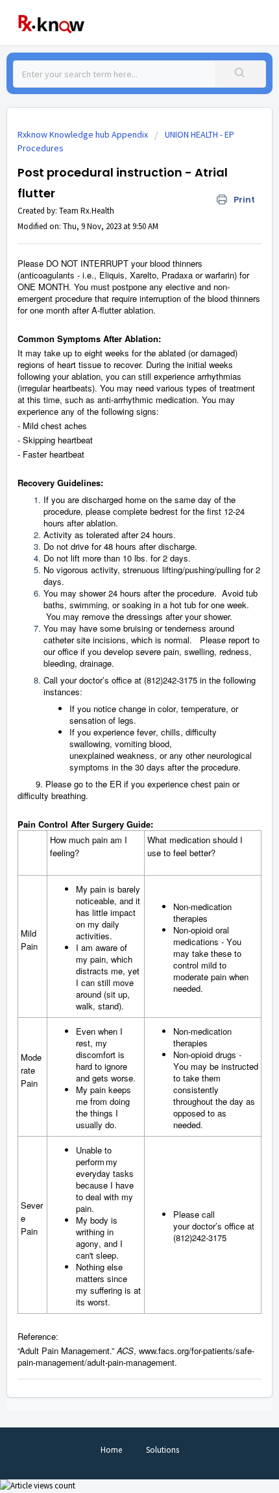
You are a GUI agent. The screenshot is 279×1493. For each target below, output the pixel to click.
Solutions (162, 1449)
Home (111, 1449)
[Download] (115, 753)
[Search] (240, 74)
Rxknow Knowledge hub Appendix (83, 134)
